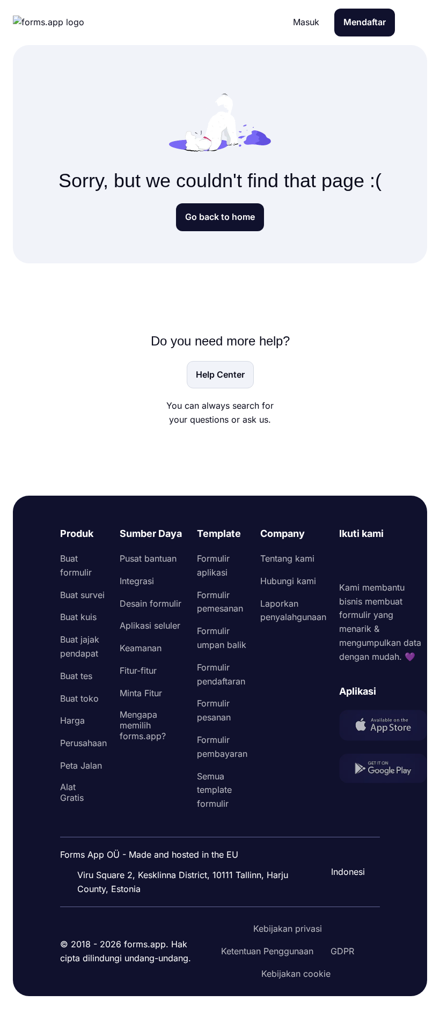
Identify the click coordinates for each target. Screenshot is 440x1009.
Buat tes (76, 676)
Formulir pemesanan (220, 602)
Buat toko (79, 698)
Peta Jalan (81, 765)
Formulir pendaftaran (221, 674)
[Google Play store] (383, 770)
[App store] (383, 727)
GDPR (342, 951)
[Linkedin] (347, 561)
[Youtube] (418, 561)
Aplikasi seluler (150, 625)
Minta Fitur (141, 693)
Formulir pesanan (214, 710)
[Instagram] (371, 561)
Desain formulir (150, 603)
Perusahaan (83, 743)
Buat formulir (76, 565)
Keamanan (141, 648)
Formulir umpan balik (221, 637)
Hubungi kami (288, 581)
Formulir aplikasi (213, 565)
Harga (72, 720)
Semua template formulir (214, 790)
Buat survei (82, 595)
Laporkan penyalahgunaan (293, 610)
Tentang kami (287, 558)
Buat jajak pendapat (79, 646)
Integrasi (137, 581)
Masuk (306, 22)
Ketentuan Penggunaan (267, 951)
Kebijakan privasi (287, 928)
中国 (343, 842)
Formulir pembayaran (222, 746)
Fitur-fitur (138, 670)
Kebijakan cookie (296, 973)
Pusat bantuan (148, 558)
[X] (395, 561)
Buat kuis (78, 617)
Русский (352, 820)
